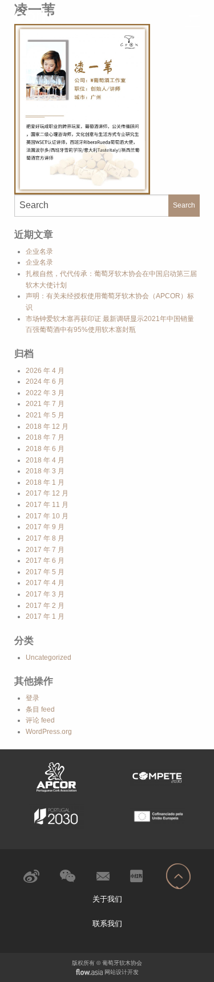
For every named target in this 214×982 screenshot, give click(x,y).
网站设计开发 (121, 972)
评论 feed (40, 720)
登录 (32, 698)
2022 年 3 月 (45, 393)
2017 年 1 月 (45, 616)
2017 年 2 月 (45, 606)
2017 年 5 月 (45, 572)
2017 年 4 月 (45, 583)
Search (184, 205)
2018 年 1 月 (45, 482)
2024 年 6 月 (45, 382)
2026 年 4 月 (45, 371)
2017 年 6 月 (45, 561)
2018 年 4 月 (45, 460)
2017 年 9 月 (45, 527)
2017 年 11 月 (47, 505)
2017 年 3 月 (45, 594)
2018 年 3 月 (45, 471)
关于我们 (107, 899)
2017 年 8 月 (45, 538)
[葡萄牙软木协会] (56, 15)
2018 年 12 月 (47, 427)
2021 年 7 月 (45, 404)
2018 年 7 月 (45, 437)
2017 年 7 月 (45, 550)
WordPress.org (49, 732)
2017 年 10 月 (47, 516)
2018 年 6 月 (45, 449)
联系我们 (107, 923)
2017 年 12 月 (47, 493)
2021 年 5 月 (45, 415)
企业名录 (39, 251)
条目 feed (40, 709)
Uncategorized (48, 658)
